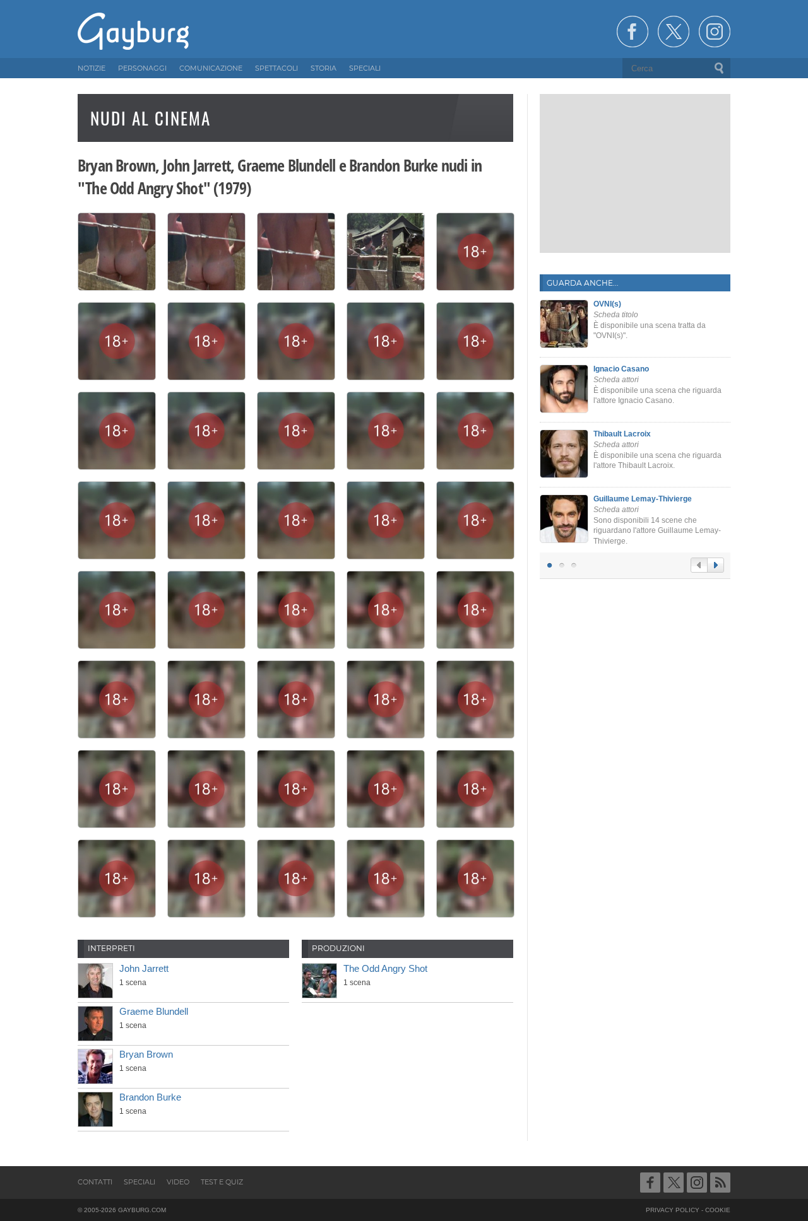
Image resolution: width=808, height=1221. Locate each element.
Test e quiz (222, 1181)
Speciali (139, 1181)
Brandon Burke (150, 1097)
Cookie (717, 1209)
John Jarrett (144, 968)
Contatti (95, 1181)
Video (178, 1181)
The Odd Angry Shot (385, 968)
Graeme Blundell (153, 1011)
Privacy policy (672, 1209)
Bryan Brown (146, 1054)
